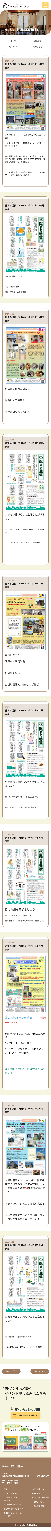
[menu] (45, 5)
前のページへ (11, 1371)
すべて (13, 41)
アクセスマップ (43, 1476)
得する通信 (37, 47)
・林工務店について (39, 1489)
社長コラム (13, 47)
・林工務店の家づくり (10, 1493)
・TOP (4, 1489)
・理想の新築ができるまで (12, 1508)
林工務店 (12, 1466)
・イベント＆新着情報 (40, 1497)
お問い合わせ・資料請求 (27, 1415)
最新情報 (37, 41)
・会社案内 (36, 1493)
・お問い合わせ (38, 1502)
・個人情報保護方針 (39, 1506)
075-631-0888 (27, 1409)
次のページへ (40, 1371)
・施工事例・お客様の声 (11, 1504)
